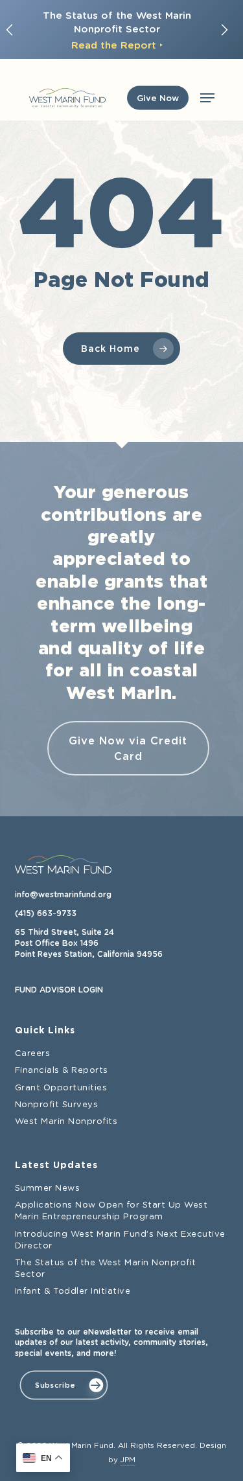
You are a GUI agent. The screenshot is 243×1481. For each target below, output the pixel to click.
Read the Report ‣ (117, 43)
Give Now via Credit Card (128, 748)
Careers (33, 1054)
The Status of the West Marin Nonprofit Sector (105, 1269)
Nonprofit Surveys (56, 1105)
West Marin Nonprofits (66, 1122)
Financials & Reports (61, 1070)
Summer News (47, 1188)
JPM (128, 1460)
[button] (207, 97)
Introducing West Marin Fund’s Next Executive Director (120, 1240)
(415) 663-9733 (45, 913)
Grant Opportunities (61, 1088)
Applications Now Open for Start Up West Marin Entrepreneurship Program (111, 1211)
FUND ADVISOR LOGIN (59, 990)
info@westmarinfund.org (63, 895)
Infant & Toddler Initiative (73, 1291)
